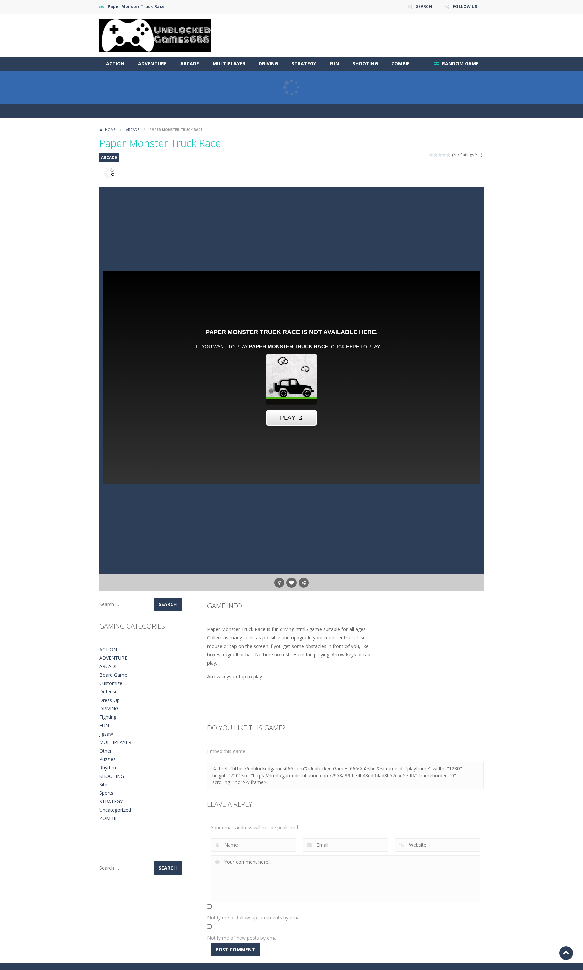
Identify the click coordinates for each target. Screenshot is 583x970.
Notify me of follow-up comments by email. (255, 917)
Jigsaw (106, 734)
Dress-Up (109, 700)
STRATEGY (304, 63)
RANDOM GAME (460, 63)
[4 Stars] (444, 155)
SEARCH (424, 6)
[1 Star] (431, 155)
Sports (106, 793)
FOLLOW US (465, 6)
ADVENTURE (152, 63)
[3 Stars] (440, 155)
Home (110, 129)
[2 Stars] (436, 155)
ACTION (115, 63)
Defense (108, 691)
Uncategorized (115, 810)
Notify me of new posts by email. (243, 938)
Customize (110, 683)
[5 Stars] (449, 155)
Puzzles (107, 759)
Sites (104, 784)
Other (105, 751)
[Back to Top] (566, 953)
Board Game (113, 675)
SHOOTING (365, 63)
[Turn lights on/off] (279, 583)
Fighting (107, 717)
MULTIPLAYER (229, 63)
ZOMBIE (400, 63)
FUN (334, 63)
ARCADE (189, 63)
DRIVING (268, 63)
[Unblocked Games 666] (155, 34)
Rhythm (107, 767)
